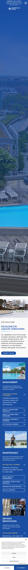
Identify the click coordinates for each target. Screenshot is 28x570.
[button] (26, 539)
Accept (14, 553)
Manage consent (22, 563)
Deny (14, 557)
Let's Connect (21, 567)
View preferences (14, 561)
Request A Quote (8, 353)
